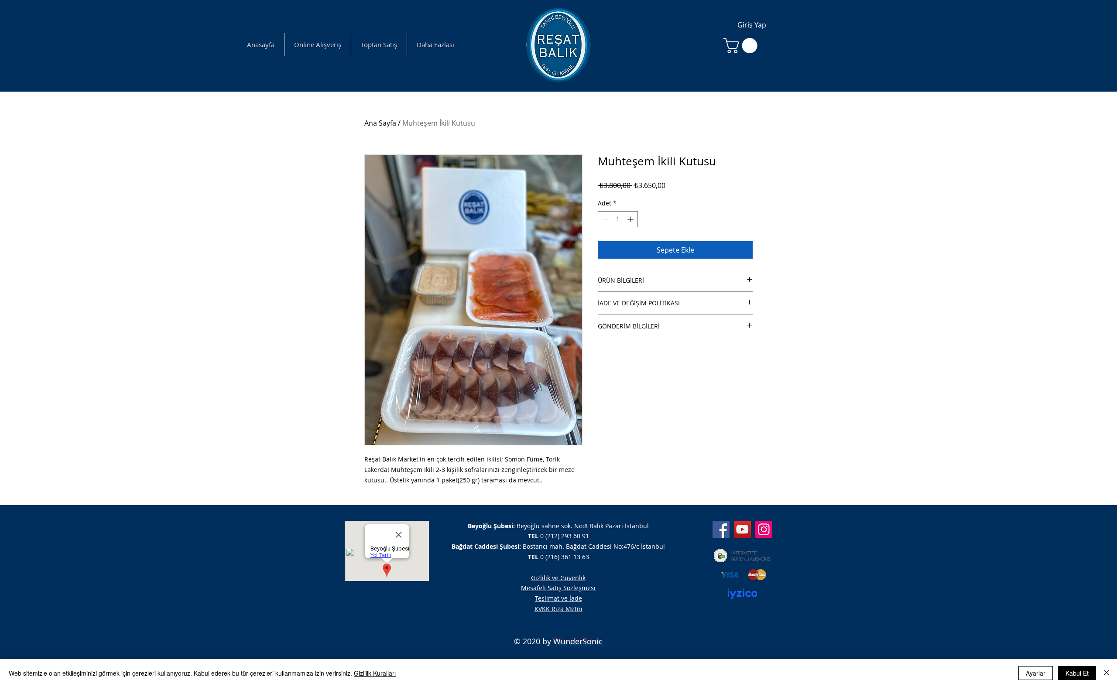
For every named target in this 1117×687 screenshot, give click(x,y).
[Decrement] (604, 219)
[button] (742, 45)
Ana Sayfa (380, 123)
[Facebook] (721, 529)
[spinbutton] (618, 219)
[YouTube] (742, 529)
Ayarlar (1035, 673)
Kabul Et (1077, 673)
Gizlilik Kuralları (375, 673)
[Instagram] (763, 529)
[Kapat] (1106, 673)
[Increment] (631, 219)
